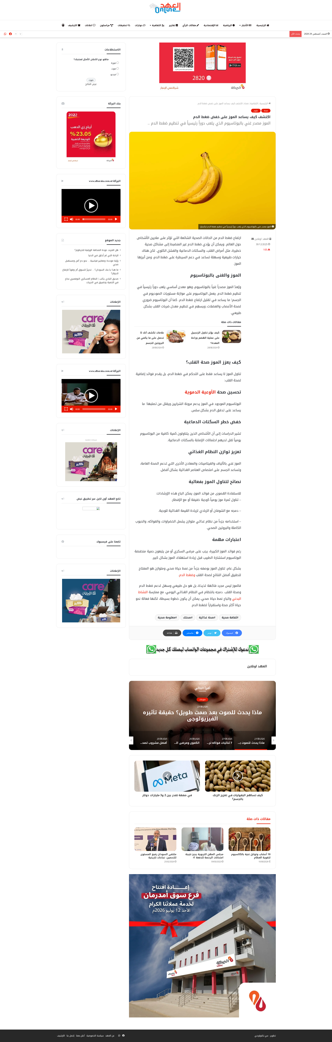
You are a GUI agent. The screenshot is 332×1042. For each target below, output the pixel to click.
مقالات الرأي (189, 25)
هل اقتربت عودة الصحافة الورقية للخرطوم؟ (97, 250)
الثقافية (157, 25)
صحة (246, 103)
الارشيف (73, 25)
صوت (113, 69)
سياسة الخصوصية (95, 1036)
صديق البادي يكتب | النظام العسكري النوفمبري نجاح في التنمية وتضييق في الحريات (92, 281)
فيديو (113, 74)
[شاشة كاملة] (66, 219)
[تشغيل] (116, 219)
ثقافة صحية (229, 617)
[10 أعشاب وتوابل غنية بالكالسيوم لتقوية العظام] (249, 839)
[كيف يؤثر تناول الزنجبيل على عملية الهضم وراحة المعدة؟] (231, 336)
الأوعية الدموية (200, 392)
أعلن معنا (80, 1036)
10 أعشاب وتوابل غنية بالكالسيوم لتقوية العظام (250, 856)
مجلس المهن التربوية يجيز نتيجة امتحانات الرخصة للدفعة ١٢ (204, 856)
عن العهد (110, 1036)
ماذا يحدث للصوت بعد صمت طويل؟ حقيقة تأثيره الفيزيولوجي (202, 716)
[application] (91, 206)
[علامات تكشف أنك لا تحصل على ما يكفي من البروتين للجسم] (176, 336)
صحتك (187, 617)
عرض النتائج (91, 84)
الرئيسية (261, 25)
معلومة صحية (167, 617)
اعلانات (89, 25)
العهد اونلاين (262, 239)
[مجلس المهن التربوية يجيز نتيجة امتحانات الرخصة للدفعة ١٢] (202, 839)
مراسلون (105, 25)
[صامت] (71, 219)
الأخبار (245, 25)
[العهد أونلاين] (166, 8)
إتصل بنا (70, 1036)
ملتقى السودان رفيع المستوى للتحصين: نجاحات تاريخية (158, 856)
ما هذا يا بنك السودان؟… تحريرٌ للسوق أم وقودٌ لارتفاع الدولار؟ (90, 272)
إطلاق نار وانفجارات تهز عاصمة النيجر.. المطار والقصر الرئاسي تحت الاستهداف (250, 34)
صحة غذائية (206, 617)
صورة (113, 63)
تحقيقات (123, 25)
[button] (91, 206)
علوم (256, 111)
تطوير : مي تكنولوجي (265, 1036)
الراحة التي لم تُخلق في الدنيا (103, 255)
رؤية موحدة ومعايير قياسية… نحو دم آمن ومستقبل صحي (92, 263)
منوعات (202, 699)
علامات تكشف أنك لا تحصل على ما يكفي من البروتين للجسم (150, 337)
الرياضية (228, 25)
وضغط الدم (187, 575)
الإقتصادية (210, 25)
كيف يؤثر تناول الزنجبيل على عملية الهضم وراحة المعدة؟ (205, 337)
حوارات (139, 25)
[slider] (93, 219)
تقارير (172, 25)
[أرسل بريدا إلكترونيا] (252, 239)
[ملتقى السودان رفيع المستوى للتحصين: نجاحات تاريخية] (155, 839)
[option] (202, 715)
